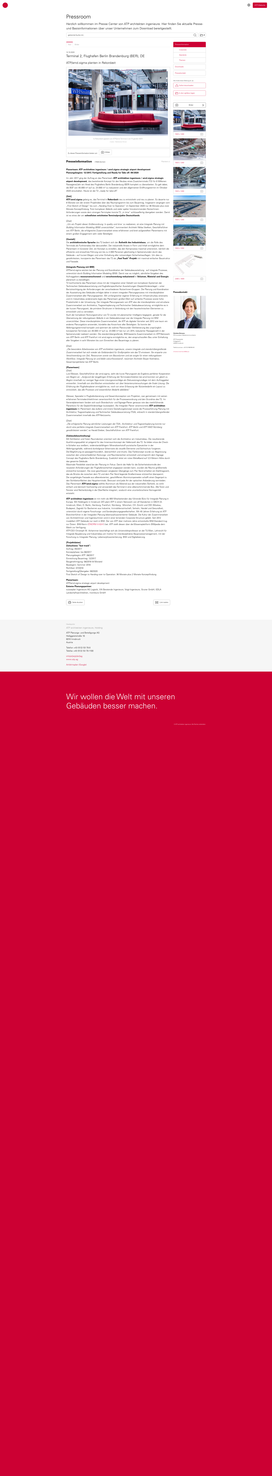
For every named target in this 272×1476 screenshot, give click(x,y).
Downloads (179, 67)
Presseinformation (182, 44)
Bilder (77, 45)
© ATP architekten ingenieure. (190, 724)
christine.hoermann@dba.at (181, 351)
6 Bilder (107, 152)
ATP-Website (259, 5)
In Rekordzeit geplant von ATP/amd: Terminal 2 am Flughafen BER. (118, 139)
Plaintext (164, 162)
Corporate (183, 50)
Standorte (182, 55)
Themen (182, 60)
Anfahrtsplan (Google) (76, 664)
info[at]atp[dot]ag (74, 656)
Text (69, 45)
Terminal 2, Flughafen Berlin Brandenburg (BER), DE (105, 56)
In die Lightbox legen (187, 93)
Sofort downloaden (186, 85)
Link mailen (163, 602)
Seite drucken (77, 602)
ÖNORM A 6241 (96, 524)
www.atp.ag (72, 659)
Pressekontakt (180, 73)
